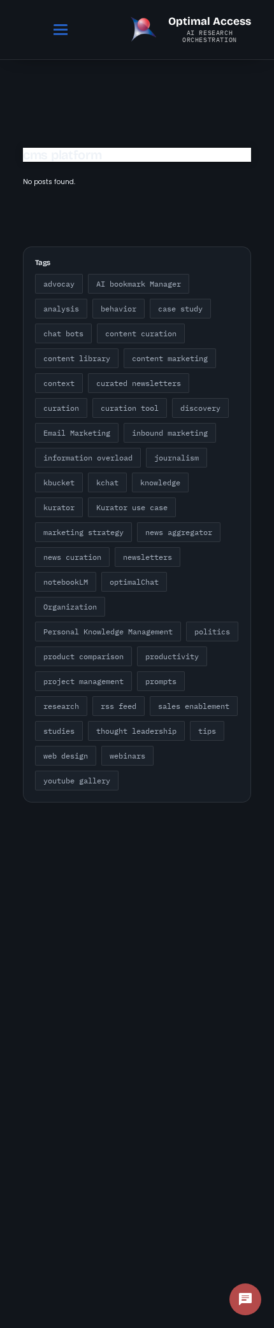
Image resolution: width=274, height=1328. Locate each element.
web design (65, 755)
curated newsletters (138, 383)
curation (61, 408)
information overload (88, 457)
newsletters (147, 557)
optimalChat (134, 582)
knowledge (160, 482)
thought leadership (136, 731)
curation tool (130, 408)
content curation (141, 333)
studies (59, 731)
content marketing (170, 358)
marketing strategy (83, 532)
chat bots (63, 333)
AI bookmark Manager (138, 284)
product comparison (83, 656)
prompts (161, 681)
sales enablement (193, 706)
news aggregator (178, 532)
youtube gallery (76, 780)
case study (180, 308)
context (59, 383)
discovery (200, 408)
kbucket (59, 482)
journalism (176, 457)
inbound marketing (170, 433)
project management (83, 681)
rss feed (118, 706)
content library (76, 358)
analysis (61, 308)
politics (212, 631)
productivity (172, 656)
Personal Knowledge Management (108, 631)
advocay (59, 284)
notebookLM (65, 582)
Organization (70, 606)
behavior (118, 308)
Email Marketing (76, 433)
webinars (127, 755)
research (61, 706)
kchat (107, 482)
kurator (59, 507)
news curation (72, 557)
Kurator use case (132, 507)
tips (207, 731)
